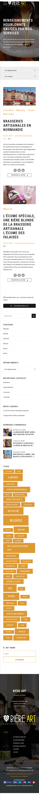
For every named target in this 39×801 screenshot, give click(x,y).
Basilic (8, 495)
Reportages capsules (19, 746)
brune (21, 529)
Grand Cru (20, 576)
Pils (22, 603)
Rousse (5, 343)
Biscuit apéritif (20, 495)
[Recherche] (34, 316)
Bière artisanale (14, 499)
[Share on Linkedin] (23, 170)
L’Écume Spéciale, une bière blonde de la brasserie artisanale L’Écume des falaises (19, 226)
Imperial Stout (13, 581)
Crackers (18, 540)
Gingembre (25, 571)
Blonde (5, 334)
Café (8, 536)
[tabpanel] (19, 96)
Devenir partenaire (18, 740)
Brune (5, 348)
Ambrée (6, 338)
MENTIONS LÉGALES (13, 768)
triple (21, 631)
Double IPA (11, 556)
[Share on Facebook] (15, 170)
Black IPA (28, 504)
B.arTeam (16, 749)
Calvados (8, 110)
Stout (10, 625)
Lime (21, 588)
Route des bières (15, 614)
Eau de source (11, 561)
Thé (22, 625)
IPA (10, 588)
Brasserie (6, 382)
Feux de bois (26, 561)
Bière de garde (12, 504)
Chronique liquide (18, 743)
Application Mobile (17, 489)
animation (10, 484)
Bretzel (8, 530)
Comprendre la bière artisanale (14, 415)
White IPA (21, 638)
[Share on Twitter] (19, 170)
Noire (5, 353)
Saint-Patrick (11, 619)
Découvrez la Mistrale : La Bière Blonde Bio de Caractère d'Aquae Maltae (24, 444)
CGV (32, 770)
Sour (26, 619)
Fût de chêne (10, 571)
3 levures (9, 471)
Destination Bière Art (17, 548)
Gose (8, 576)
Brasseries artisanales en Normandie (17, 125)
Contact (15, 752)
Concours (6, 392)
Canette (20, 536)
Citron (8, 540)
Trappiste (9, 632)
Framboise (10, 566)
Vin (8, 638)
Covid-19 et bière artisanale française (16, 411)
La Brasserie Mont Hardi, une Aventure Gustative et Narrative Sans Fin (24, 433)
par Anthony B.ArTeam (24, 243)
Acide (18, 471)
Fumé (23, 566)
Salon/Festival (8, 387)
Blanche (6, 329)
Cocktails (6, 397)
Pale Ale (10, 603)
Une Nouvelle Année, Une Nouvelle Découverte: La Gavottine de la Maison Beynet (24, 455)
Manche (20, 110)
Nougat (25, 596)
